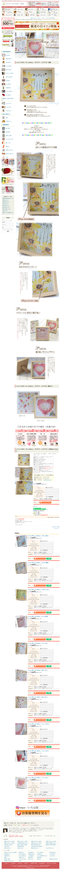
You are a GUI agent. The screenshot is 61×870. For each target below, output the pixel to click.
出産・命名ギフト (6, 114)
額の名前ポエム (21, 852)
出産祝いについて (5, 203)
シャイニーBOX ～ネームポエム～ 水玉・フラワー (38, 670)
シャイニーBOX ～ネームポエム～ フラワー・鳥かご (38, 535)
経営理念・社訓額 (8, 135)
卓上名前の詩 (8, 80)
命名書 (7, 117)
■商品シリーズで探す (29, 19)
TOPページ (7, 863)
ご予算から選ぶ (6, 846)
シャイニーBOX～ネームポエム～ (37, 19)
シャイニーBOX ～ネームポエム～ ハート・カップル (38, 750)
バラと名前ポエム (31, 855)
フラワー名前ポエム (40, 852)
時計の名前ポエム (31, 852)
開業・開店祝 (8, 128)
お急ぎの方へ (20, 863)
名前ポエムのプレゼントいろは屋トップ (20, 19)
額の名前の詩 (8, 55)
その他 (7, 157)
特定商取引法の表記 (34, 863)
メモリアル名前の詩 (9, 91)
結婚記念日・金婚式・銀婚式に (51, 844)
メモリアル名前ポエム (22, 855)
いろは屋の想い (13, 863)
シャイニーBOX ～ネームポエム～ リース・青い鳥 (38, 616)
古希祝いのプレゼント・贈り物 (22, 841)
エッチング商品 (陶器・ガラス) (42, 855)
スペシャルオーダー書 (9, 139)
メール (48, 463)
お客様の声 (26, 863)
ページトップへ (56, 528)
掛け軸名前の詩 (8, 87)
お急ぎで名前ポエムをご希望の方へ (37, 846)
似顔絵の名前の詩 (8, 58)
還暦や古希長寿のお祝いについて (8, 198)
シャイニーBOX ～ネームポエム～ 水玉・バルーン (38, 697)
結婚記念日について (6, 201)
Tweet (47, 509)
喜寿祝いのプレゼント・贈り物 (36, 841)
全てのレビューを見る (55, 526)
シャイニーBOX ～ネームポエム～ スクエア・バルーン (38, 589)
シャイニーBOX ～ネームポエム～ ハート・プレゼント (38, 723)
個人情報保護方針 (42, 863)
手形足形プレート (8, 121)
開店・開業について (6, 205)
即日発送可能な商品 (20, 846)
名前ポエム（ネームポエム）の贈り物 (10, 852)
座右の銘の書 (8, 131)
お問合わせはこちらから (30, 867)
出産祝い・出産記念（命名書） (22, 844)
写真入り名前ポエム (52, 852)
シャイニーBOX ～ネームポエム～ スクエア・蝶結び (38, 562)
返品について (35, 506)
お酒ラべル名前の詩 (9, 76)
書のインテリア (8, 142)
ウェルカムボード (8, 110)
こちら (54, 835)
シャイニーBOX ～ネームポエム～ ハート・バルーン (38, 777)
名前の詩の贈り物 (6, 51)
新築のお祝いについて (6, 207)
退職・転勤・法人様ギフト (8, 844)
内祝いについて (5, 210)
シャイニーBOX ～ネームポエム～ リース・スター (38, 643)
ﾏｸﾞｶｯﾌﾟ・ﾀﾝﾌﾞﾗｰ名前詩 (9, 73)
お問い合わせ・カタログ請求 (51, 863)
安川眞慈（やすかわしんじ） (9, 860)
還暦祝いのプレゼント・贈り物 (9, 841)
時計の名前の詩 (8, 62)
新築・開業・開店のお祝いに (36, 844)
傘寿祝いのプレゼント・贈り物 (51, 841)
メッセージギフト (8, 103)
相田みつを (7, 146)
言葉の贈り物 (6, 124)
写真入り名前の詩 (8, 69)
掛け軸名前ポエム (7, 855)
